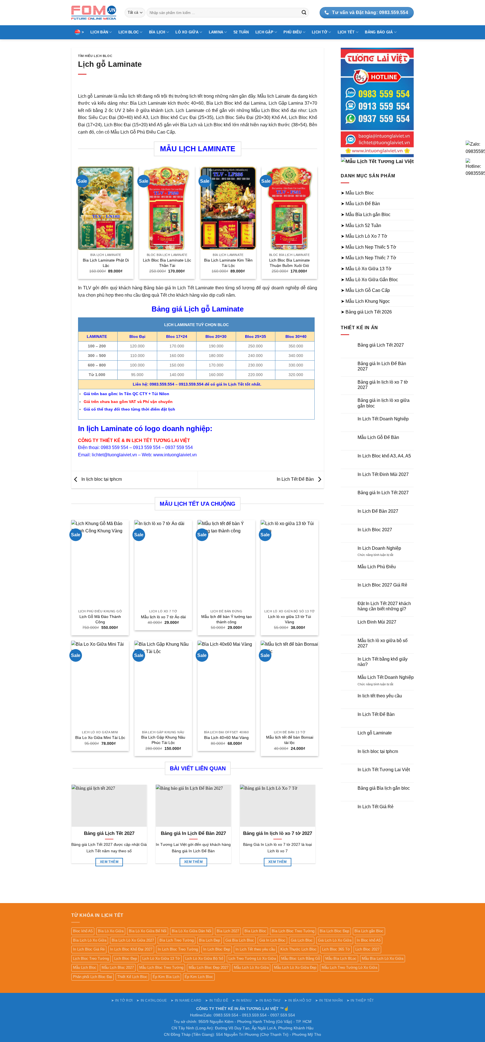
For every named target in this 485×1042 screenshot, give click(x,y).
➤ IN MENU (242, 1000)
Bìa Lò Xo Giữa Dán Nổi (191, 931)
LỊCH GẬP (264, 32)
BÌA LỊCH (157, 32)
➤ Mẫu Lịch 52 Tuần (361, 225)
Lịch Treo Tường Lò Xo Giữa (252, 958)
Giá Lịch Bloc (302, 940)
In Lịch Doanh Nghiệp (379, 548)
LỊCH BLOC (128, 32)
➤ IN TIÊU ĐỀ (216, 1000)
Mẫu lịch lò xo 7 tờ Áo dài (163, 617)
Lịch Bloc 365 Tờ (336, 949)
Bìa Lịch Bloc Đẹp (334, 931)
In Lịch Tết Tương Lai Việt (384, 769)
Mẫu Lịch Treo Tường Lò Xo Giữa (349, 967)
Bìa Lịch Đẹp (209, 940)
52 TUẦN (241, 32)
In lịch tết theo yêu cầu (380, 695)
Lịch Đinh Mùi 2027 (377, 622)
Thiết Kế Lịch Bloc (132, 977)
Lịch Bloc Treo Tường (91, 958)
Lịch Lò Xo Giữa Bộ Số (204, 958)
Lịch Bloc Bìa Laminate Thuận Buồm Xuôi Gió (289, 263)
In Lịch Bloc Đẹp (216, 949)
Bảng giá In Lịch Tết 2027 (383, 492)
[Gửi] (304, 12)
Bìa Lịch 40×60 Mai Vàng (226, 737)
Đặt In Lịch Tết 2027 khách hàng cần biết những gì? (384, 606)
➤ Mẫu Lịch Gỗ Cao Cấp (365, 290)
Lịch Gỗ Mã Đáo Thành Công (100, 619)
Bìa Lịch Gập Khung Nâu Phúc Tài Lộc (163, 740)
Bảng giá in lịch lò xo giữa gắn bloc (383, 403)
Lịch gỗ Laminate (375, 732)
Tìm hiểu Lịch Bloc (95, 56)
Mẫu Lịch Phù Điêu (377, 566)
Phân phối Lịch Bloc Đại (92, 977)
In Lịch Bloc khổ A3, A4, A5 (384, 456)
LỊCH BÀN (99, 32)
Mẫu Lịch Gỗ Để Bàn (378, 437)
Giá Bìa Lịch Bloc (239, 940)
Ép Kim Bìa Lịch (166, 977)
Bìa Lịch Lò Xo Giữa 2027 (133, 940)
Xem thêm (109, 862)
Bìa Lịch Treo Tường (176, 940)
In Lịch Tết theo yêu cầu (255, 949)
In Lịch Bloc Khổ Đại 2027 (131, 949)
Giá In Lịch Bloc (272, 940)
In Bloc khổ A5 (369, 940)
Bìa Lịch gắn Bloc (368, 931)
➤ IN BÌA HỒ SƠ (298, 1000)
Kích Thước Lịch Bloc (298, 949)
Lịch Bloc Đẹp (125, 958)
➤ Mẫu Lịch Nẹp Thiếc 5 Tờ (368, 247)
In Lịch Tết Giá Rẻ (376, 806)
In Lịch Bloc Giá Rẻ (89, 949)
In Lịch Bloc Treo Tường (178, 949)
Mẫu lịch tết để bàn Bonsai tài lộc (289, 740)
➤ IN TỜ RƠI (122, 1000)
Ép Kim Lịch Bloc (199, 977)
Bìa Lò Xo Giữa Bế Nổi (147, 931)
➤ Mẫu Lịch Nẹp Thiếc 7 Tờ (368, 257)
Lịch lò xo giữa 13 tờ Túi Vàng (289, 619)
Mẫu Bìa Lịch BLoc (340, 958)
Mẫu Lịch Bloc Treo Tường (161, 967)
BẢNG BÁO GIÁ (379, 32)
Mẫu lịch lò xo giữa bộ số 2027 (383, 643)
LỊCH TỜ (319, 32)
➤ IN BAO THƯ (267, 1000)
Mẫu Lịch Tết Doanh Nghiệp (386, 677)
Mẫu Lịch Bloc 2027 (118, 967)
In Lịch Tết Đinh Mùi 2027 (383, 474)
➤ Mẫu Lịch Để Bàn (360, 203)
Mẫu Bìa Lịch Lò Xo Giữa (382, 958)
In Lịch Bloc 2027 (375, 529)
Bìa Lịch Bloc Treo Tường (293, 931)
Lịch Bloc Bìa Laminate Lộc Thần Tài (167, 263)
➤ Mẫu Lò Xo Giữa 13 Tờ (366, 268)
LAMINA (216, 32)
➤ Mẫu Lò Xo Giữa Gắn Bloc (369, 279)
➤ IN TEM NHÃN (329, 1000)
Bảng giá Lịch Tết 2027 (109, 833)
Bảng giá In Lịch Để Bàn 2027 (193, 833)
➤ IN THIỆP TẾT (360, 1000)
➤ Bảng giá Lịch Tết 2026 (366, 312)
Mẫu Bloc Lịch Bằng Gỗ (300, 958)
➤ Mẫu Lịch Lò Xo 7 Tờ (364, 236)
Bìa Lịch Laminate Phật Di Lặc (106, 263)
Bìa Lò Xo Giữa (110, 931)
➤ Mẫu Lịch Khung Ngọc (365, 301)
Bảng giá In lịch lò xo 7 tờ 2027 (277, 833)
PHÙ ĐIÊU (292, 32)
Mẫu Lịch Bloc (84, 967)
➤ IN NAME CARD (186, 1000)
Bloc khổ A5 (83, 931)
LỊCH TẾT (346, 32)
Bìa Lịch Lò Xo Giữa (89, 940)
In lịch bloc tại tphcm (101, 479)
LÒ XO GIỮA (186, 32)
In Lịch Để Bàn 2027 (378, 511)
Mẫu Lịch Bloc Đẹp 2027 (208, 967)
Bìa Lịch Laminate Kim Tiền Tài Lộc (228, 263)
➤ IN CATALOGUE (151, 1000)
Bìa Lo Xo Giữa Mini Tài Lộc (100, 737)
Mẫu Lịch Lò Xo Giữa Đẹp (295, 967)
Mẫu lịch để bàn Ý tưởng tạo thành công (226, 619)
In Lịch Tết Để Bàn (296, 479)
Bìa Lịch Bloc (255, 931)
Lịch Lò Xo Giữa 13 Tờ (161, 958)
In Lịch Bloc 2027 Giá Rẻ (382, 585)
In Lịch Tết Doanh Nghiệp (383, 418)
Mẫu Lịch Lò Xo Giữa (251, 967)
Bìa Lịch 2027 (228, 931)
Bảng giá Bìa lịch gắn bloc (384, 788)
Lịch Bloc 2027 (367, 949)
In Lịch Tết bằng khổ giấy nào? (383, 662)
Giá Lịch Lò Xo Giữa (334, 940)
